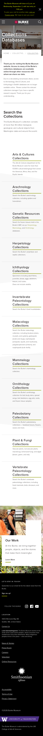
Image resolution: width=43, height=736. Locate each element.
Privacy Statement (9, 698)
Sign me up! (6, 593)
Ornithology (29, 228)
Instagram (26, 606)
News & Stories (8, 643)
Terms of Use (7, 694)
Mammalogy (17, 228)
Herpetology (32, 225)
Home (6, 53)
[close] (40, 9)
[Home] (21, 22)
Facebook (31, 606)
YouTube (37, 606)
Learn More (10, 559)
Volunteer (6, 657)
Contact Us (6, 626)
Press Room (7, 648)
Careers (5, 652)
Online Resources (9, 661)
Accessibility (7, 689)
